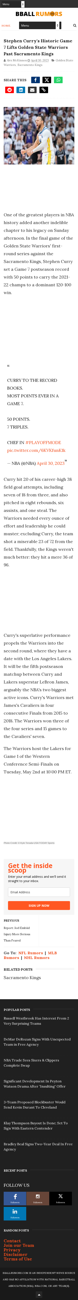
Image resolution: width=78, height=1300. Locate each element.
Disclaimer (16, 1254)
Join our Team (19, 1245)
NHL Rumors (36, 957)
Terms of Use (18, 1259)
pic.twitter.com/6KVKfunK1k (36, 450)
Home (6, 25)
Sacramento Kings (30, 65)
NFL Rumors (30, 952)
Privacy (12, 1249)
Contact (12, 1240)
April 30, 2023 (51, 463)
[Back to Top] (39, 1294)
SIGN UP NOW (39, 905)
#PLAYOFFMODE (43, 442)
